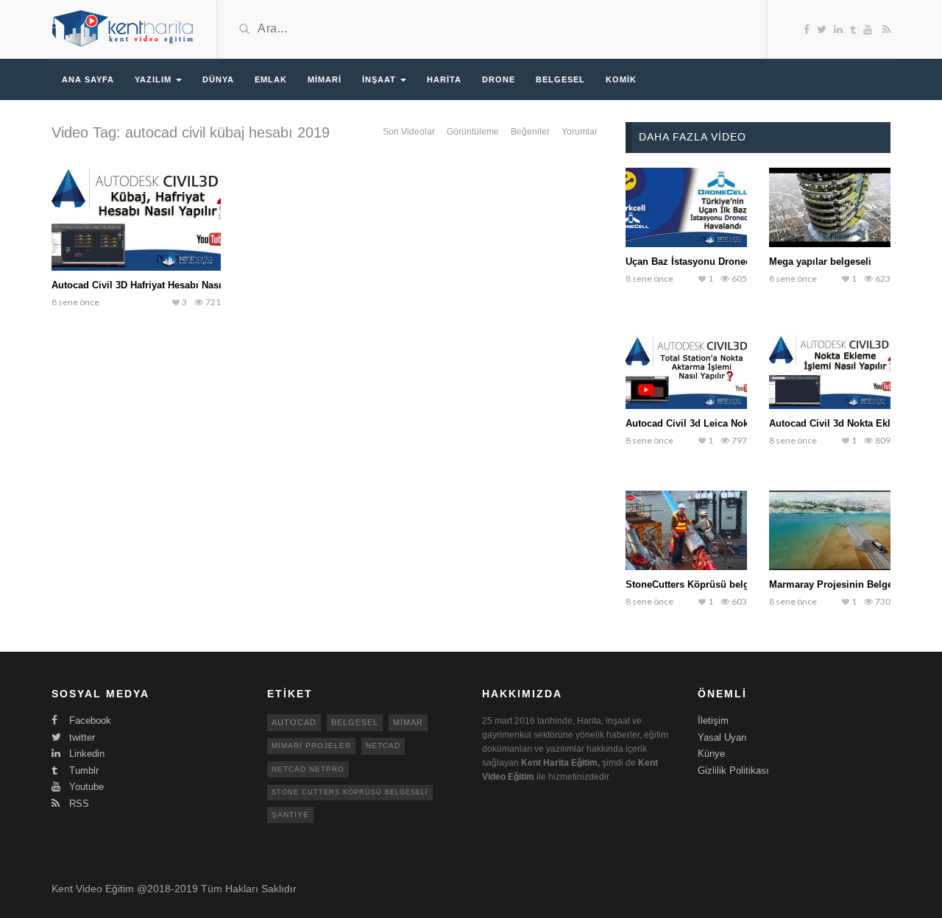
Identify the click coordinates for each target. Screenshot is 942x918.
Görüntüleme (473, 132)
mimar (408, 722)
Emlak (271, 79)
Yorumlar (580, 132)
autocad (294, 722)
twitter (80, 737)
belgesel (354, 722)
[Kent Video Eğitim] (123, 28)
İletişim (713, 720)
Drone (498, 79)
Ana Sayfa (88, 79)
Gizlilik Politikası (733, 770)
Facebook (88, 720)
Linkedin (85, 753)
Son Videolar (409, 132)
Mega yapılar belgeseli (820, 261)
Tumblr (82, 770)
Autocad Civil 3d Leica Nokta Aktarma (711, 423)
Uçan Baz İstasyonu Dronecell (694, 261)
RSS (77, 803)
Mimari (324, 79)
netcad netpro (308, 769)
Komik (621, 79)
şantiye (290, 815)
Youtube (85, 786)
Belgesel (560, 79)
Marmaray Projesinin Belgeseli (839, 584)
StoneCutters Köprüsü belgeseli (698, 584)
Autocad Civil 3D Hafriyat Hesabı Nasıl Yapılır (154, 285)
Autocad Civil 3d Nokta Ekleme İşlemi (855, 423)
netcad (383, 745)
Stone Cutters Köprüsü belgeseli (350, 792)
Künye (711, 753)
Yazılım (154, 79)
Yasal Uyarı (722, 737)
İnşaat (380, 79)
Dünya (218, 79)
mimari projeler (311, 745)
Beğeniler (530, 132)
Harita (444, 79)
